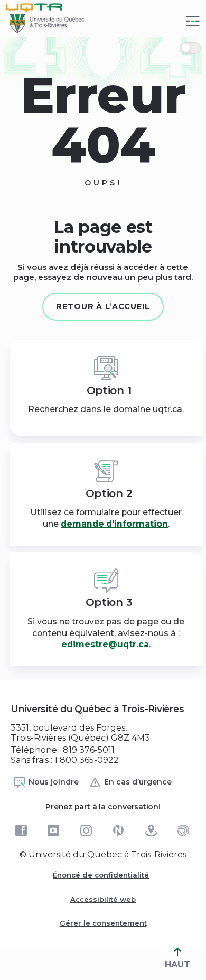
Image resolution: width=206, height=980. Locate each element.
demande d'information (114, 524)
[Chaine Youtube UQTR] (53, 830)
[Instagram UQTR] (86, 830)
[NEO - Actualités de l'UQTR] (118, 830)
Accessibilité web (103, 899)
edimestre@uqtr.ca (105, 644)
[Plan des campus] (151, 830)
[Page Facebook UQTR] (21, 830)
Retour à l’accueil (103, 306)
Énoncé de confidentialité (101, 875)
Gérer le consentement (103, 923)
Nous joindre (54, 782)
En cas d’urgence (138, 782)
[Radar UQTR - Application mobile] (183, 830)
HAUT (177, 964)
